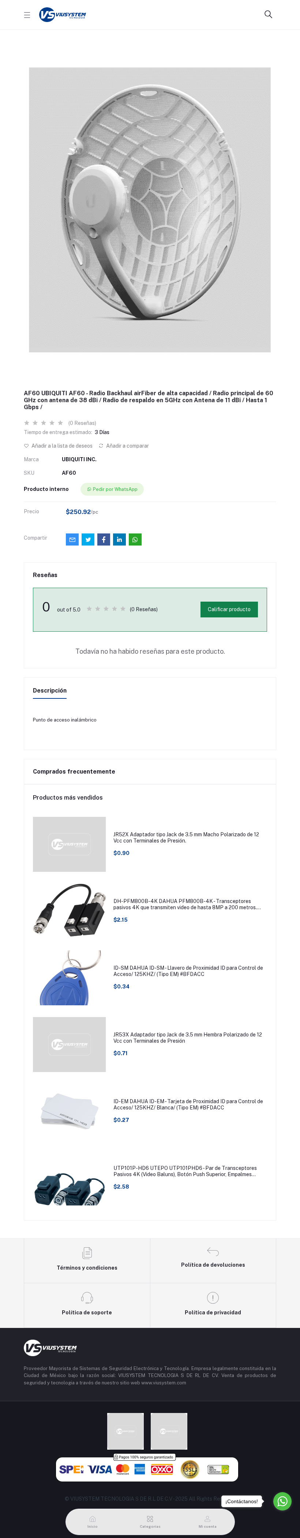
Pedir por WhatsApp (115, 489)
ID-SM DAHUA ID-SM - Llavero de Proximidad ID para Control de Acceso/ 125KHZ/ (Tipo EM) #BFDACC (188, 971)
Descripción (50, 690)
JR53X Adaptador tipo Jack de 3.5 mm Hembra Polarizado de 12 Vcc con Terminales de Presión (187, 1038)
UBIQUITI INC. (79, 459)
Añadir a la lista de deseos (61, 446)
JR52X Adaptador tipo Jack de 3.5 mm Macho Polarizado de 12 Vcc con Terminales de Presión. (186, 838)
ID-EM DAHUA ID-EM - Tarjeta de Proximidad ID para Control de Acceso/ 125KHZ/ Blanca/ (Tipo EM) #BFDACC (188, 1104)
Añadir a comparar (127, 446)
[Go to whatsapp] (282, 1501)
